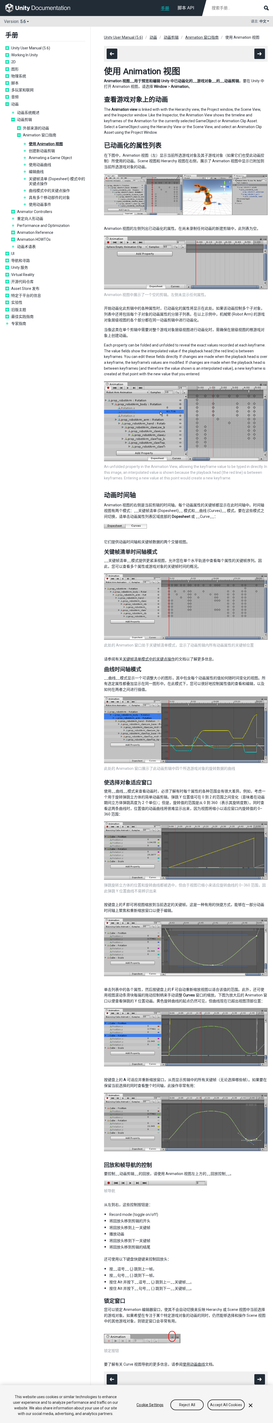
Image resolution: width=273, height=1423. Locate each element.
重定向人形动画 (30, 218)
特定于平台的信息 (26, 295)
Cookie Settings (149, 1405)
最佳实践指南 (22, 316)
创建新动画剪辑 (42, 151)
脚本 (15, 83)
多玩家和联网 (22, 90)
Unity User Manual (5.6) (30, 48)
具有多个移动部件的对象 (49, 197)
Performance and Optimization (43, 225)
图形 (15, 69)
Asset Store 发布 (25, 288)
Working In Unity (24, 55)
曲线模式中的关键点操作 (49, 190)
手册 (165, 8)
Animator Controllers (34, 212)
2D (13, 62)
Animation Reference (35, 232)
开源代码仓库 (22, 281)
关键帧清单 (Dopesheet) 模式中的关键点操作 (57, 181)
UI (12, 253)
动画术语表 (26, 247)
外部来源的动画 (36, 128)
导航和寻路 (20, 260)
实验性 (16, 302)
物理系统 (18, 76)
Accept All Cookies (226, 1405)
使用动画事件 (40, 204)
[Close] (250, 1405)
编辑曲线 (36, 172)
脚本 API (186, 8)
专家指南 (18, 323)
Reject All (187, 1405)
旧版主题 (18, 310)
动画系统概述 (28, 113)
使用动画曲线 (40, 165)
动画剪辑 (24, 119)
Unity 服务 (19, 267)
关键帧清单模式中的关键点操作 (149, 659)
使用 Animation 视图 (46, 144)
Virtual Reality (22, 275)
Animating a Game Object (50, 158)
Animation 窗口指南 (39, 135)
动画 (15, 104)
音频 (15, 97)
